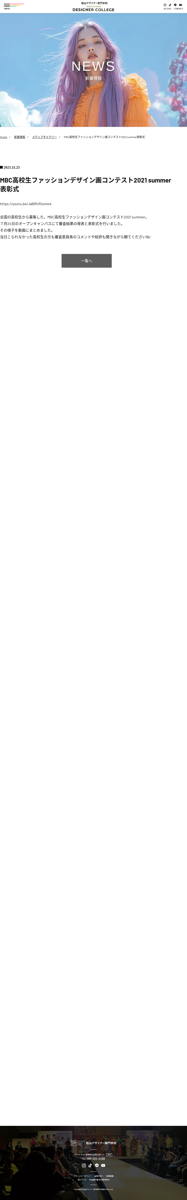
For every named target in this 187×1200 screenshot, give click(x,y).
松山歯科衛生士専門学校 (99, 1180)
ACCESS (167, 9)
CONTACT (178, 9)
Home (3, 137)
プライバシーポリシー (83, 1176)
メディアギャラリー (44, 137)
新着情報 (19, 137)
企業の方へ (99, 1176)
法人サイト (82, 1180)
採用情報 (109, 1176)
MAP (109, 1155)
